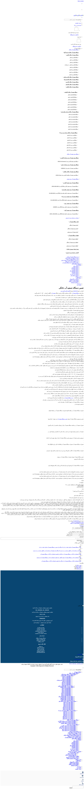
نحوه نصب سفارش (41, 629)
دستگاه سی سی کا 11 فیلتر (72, 147)
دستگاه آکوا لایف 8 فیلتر (72, 99)
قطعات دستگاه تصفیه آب (73, 235)
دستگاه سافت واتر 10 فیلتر (73, 124)
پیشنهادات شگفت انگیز (76, 263)
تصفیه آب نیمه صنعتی (40, 640)
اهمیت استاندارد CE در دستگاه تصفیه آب (73, 557)
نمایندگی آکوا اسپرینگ (74, 270)
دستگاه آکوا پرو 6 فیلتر (74, 57)
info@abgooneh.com (41, 652)
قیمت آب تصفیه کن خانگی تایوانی (72, 258)
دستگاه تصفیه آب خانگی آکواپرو (72, 55)
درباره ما (79, 283)
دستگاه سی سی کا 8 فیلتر (72, 140)
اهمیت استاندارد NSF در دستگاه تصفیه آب (72, 561)
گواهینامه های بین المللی (74, 281)
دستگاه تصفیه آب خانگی (74, 49)
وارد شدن (82, 525)
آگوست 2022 (78, 566)
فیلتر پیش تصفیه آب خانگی (72, 228)
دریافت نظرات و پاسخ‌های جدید (75, 531)
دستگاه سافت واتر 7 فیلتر (73, 116)
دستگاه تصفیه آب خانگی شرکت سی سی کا (68, 132)
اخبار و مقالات (78, 276)
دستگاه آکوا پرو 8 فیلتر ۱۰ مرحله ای (71, 64)
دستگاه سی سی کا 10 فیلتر (72, 145)
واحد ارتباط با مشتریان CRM (73, 249)
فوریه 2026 (79, 565)
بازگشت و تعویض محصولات (40, 631)
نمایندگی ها (79, 265)
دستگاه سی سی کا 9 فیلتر (72, 142)
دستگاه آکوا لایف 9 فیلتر (72, 102)
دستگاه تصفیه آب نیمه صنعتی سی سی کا (70, 196)
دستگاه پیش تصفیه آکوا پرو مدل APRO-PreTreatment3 (68, 161)
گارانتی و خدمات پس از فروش (72, 252)
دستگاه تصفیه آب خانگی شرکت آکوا (71, 52)
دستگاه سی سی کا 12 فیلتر (72, 150)
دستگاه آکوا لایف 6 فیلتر (72, 94)
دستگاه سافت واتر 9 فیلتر (73, 121)
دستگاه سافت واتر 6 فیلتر (73, 114)
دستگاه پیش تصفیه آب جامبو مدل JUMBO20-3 (69, 168)
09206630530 (42, 618)
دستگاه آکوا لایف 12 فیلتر (72, 109)
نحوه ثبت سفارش (40, 627)
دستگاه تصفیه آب (75, 293)
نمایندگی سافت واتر (75, 275)
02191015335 (49, 6)
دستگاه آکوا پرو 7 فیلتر (66, 677)
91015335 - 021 (46, 610)
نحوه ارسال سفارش (41, 628)
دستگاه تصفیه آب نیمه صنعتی (73, 179)
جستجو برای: (78, 19)
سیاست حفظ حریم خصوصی (41, 633)
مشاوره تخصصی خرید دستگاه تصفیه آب (70, 262)
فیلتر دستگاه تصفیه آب (74, 221)
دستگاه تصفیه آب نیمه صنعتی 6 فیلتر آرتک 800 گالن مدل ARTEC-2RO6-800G (64, 213)
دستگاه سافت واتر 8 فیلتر (73, 119)
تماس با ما (79, 284)
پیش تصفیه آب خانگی (40, 639)
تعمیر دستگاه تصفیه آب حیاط (78, 522)
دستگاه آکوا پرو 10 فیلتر (73, 69)
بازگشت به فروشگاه (74, 34)
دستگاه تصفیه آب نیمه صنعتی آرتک (72, 210)
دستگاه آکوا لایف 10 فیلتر (72, 104)
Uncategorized (76, 520)
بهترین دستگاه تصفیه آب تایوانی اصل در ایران (72, 547)
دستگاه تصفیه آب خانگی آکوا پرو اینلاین (71, 77)
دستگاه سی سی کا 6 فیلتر (72, 135)
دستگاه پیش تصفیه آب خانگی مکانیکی (71, 171)
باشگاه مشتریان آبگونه (74, 280)
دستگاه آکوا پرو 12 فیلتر (73, 74)
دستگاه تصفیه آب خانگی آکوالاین (72, 86)
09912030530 (41, 6)
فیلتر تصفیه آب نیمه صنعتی (72, 232)
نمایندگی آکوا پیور (75, 269)
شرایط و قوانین (41, 632)
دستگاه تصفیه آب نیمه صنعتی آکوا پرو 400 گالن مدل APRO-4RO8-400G (65, 186)
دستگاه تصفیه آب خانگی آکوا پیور (72, 82)
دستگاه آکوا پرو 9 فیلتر (74, 67)
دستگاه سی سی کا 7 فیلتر (72, 137)
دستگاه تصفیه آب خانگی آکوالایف (71, 92)
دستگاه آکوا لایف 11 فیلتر (72, 107)
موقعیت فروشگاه (40, 647)
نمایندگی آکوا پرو (75, 267)
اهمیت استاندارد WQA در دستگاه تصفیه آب (72, 554)
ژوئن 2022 (79, 568)
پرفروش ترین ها (40, 648)
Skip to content (81, 1)
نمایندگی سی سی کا (74, 274)
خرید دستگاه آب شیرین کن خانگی (72, 261)
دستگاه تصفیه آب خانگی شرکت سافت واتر (70, 111)
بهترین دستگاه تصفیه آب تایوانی (72, 259)
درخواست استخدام (75, 282)
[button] (77, 25)
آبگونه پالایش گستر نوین (65, 291)
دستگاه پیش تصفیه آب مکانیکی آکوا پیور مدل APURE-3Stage (67, 175)
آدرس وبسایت (69, 535)
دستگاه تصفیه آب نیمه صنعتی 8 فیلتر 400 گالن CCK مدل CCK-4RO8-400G (64, 200)
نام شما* (70, 532)
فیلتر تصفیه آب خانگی (73, 225)
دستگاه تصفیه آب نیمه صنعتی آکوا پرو (71, 182)
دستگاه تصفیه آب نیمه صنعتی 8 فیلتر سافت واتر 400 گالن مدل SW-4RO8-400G (63, 193)
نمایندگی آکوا (76, 266)
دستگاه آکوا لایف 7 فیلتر (72, 97)
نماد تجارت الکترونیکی (74, 279)
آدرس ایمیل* (69, 534)
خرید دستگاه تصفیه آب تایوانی (73, 256)
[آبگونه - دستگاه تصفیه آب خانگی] (79, 15)
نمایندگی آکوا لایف (75, 268)
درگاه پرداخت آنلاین (41, 650)
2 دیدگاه (51, 554)
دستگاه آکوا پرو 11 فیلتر (73, 72)
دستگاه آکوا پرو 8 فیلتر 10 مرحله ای (64, 680)
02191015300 (32, 6)
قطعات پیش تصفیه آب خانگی (72, 242)
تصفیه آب (53, 293)
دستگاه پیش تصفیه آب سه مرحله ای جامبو (70, 164)
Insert (71, 787)
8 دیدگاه (51, 547)
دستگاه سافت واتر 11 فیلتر (73, 126)
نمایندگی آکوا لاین (75, 273)
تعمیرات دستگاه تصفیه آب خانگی (77, 523)
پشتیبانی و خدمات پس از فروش (72, 217)
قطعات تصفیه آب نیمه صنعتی (72, 245)
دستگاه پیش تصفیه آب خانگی (73, 154)
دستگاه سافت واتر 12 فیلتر (73, 129)
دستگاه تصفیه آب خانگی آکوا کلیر (72, 84)
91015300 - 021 (39, 610)
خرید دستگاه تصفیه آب (68, 397)
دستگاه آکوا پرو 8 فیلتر (74, 62)
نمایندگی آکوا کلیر (75, 272)
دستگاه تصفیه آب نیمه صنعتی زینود (71, 203)
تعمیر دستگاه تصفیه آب (62, 419)
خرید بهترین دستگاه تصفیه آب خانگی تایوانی (70, 260)
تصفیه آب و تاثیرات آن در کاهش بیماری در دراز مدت (70, 550)
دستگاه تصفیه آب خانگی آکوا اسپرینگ (71, 79)
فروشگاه (41, 646)
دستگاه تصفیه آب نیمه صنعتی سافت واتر (70, 189)
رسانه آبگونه (78, 277)
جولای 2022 (78, 567)
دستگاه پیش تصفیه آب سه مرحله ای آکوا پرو (70, 157)
